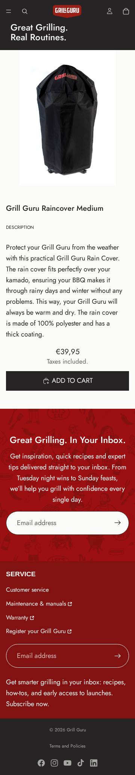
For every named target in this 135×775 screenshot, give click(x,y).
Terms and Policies (68, 746)
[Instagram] (54, 762)
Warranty (17, 617)
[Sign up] (118, 523)
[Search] (24, 11)
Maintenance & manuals (36, 603)
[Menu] (8, 11)
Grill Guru (76, 729)
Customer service (27, 589)
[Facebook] (41, 762)
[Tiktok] (80, 762)
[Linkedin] (93, 762)
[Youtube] (67, 762)
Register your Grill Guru (36, 631)
